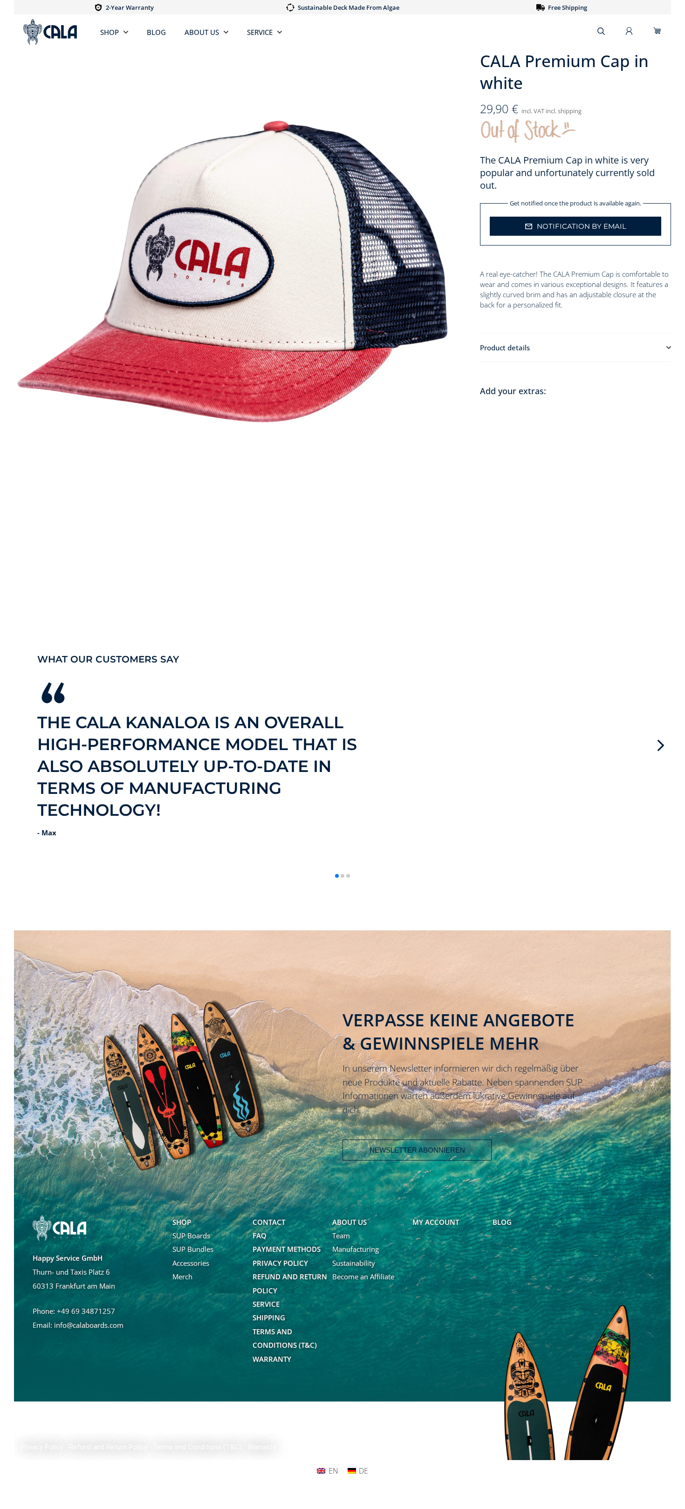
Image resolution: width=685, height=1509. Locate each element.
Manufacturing (355, 1249)
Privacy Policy (280, 1263)
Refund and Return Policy (290, 1283)
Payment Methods (287, 1249)
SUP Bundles (192, 1249)
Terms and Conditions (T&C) (285, 1338)
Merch (182, 1276)
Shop (109, 32)
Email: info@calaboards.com (78, 1325)
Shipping (269, 1317)
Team (341, 1235)
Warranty (272, 1359)
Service (260, 32)
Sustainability (353, 1263)
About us (202, 32)
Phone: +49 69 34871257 (74, 1311)
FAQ (260, 1235)
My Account (435, 1222)
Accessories (190, 1263)
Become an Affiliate (363, 1276)
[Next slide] (660, 745)
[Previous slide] (24, 745)
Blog (156, 32)
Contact (269, 1222)
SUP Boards (191, 1235)
